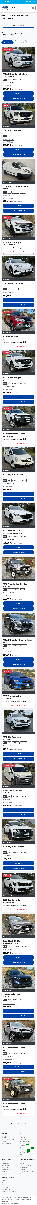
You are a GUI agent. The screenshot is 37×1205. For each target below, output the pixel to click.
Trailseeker (23, 1150)
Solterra (22, 1141)
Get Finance (18, 93)
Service (22, 1163)
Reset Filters (7, 42)
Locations (31, 1)
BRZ (21, 1154)
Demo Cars (5, 1165)
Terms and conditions (9, 1191)
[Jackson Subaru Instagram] (6, 2)
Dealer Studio (14, 1203)
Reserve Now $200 (18, 98)
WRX (21, 1156)
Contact (5, 1187)
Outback (22, 1145)
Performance (6, 1143)
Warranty (23, 1169)
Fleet (4, 1185)
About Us (5, 1181)
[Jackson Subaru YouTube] (8, 2)
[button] (33, 8)
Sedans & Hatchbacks (9, 1139)
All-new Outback (25, 1148)
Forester (22, 1143)
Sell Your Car (6, 1169)
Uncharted (23, 1152)
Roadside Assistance (26, 1174)
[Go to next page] (29, 1123)
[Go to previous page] (7, 1123)
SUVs (4, 1141)
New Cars (5, 1167)
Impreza (22, 1137)
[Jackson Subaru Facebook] (3, 2)
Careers (4, 1183)
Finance (4, 1172)
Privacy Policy (6, 1189)
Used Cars (5, 1163)
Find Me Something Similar (18, 252)
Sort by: (17, 33)
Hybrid (4, 1137)
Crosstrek (23, 1139)
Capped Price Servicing (27, 1172)
